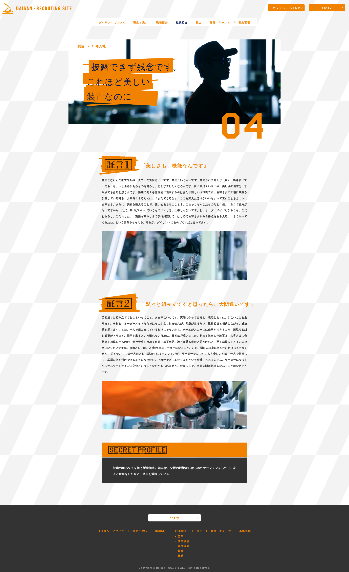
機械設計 (183, 541)
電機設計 (183, 546)
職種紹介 (162, 22)
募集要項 (244, 22)
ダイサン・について (112, 22)
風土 (199, 22)
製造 (181, 551)
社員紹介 (182, 22)
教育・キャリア (220, 22)
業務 (181, 555)
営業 (181, 536)
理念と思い (140, 22)
